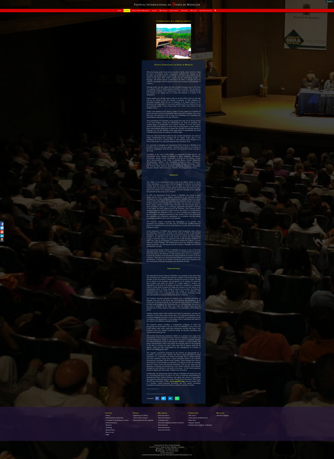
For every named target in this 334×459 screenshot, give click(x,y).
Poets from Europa (164, 427)
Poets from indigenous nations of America (171, 423)
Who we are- (192, 415)
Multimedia (163, 10)
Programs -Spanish (194, 423)
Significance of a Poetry (140, 415)
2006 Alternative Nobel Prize (115, 418)
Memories (109, 425)
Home (119, 10)
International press (111, 423)
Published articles (206, 10)
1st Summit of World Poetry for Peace (117, 420)
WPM (107, 435)
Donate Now (192, 420)
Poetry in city (110, 432)
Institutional (174, 10)
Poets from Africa (163, 415)
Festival (127, 10)
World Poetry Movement (140, 10)
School (154, 10)
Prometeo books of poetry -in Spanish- (200, 425)
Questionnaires (110, 430)
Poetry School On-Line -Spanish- (143, 420)
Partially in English (222, 415)
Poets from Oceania (164, 430)
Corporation (193, 413)
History (108, 415)
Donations (184, 10)
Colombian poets (163, 420)
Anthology (109, 427)
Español (329, 1)
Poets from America (164, 418)
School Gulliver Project (140, 418)
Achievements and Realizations (198, 418)
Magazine (193, 10)
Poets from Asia (163, 425)
